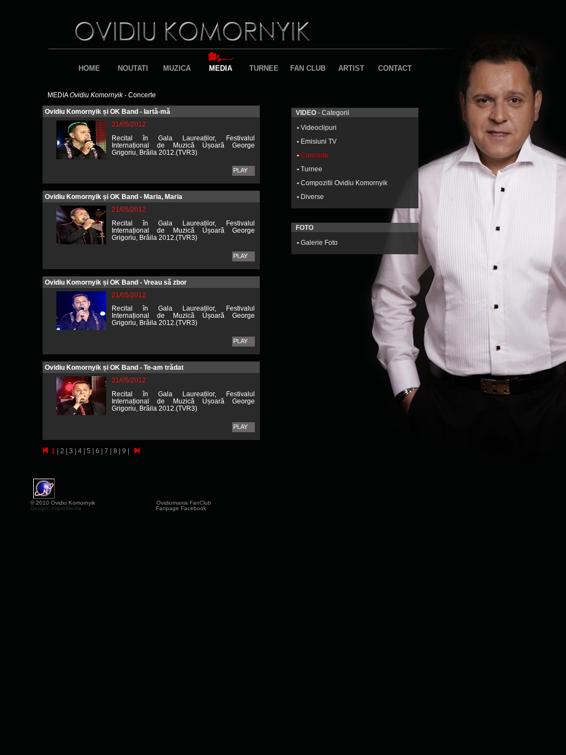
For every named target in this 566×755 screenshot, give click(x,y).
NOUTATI (133, 68)
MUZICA (177, 68)
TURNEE (264, 68)
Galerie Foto (319, 242)
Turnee (311, 168)
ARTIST (351, 68)
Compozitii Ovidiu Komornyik (344, 182)
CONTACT (395, 68)
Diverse (312, 196)
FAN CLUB (308, 68)
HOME (89, 68)
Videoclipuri (319, 127)
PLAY (242, 170)
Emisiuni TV (319, 141)
